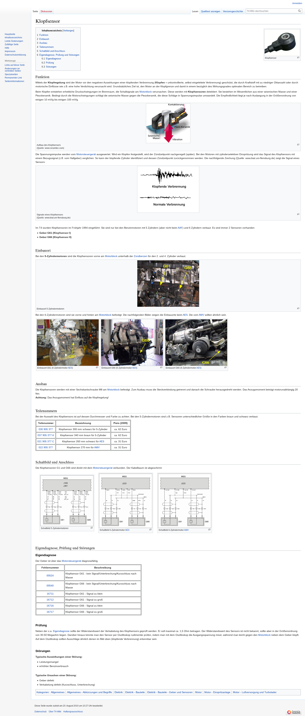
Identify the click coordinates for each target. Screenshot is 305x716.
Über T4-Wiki (55, 711)
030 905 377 (46, 429)
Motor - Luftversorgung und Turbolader (255, 692)
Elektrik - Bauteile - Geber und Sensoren (170, 692)
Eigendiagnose (61, 631)
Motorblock (145, 91)
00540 (50, 585)
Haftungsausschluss (73, 711)
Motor (198, 692)
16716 (50, 605)
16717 (50, 611)
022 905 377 (46, 447)
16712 (50, 599)
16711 (50, 593)
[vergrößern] (298, 58)
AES (185, 314)
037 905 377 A (46, 435)
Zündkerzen (140, 256)
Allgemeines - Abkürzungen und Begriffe (89, 692)
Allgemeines (57, 692)
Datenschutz (41, 711)
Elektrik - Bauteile (135, 692)
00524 (50, 575)
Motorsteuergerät (86, 154)
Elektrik (119, 692)
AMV (201, 314)
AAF (180, 227)
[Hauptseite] (15, 14)
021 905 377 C (45, 441)
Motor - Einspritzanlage (217, 692)
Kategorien (43, 692)
